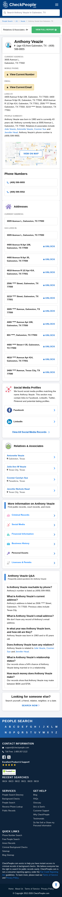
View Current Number (21, 74)
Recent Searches (15, 777)
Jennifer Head (11, 132)
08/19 (36, 781)
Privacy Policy (12, 878)
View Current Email (20, 87)
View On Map (31, 153)
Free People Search (11, 839)
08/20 (30, 781)
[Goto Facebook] (4, 757)
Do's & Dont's (39, 807)
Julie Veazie (10, 129)
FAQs (35, 799)
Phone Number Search (12, 835)
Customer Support (41, 811)
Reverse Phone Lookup (12, 807)
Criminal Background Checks (15, 847)
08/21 (23, 781)
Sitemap (5, 851)
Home (11, 889)
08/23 (11, 781)
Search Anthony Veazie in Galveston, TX (26, 12)
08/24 (4, 781)
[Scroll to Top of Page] (56, 885)
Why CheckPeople (41, 814)
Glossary (37, 803)
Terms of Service (50, 875)
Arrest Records (8, 843)
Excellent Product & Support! (15, 762)
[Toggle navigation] (57, 5)
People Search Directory (12, 795)
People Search (7, 21)
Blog (35, 795)
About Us (19, 889)
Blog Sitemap (8, 855)
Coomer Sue (40, 129)
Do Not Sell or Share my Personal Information (43, 824)
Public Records (8, 811)
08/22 (17, 781)
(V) (17, 21)
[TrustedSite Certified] (9, 772)
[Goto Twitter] (9, 757)
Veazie (23, 21)
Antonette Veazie (25, 129)
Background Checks (11, 799)
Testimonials (38, 818)
